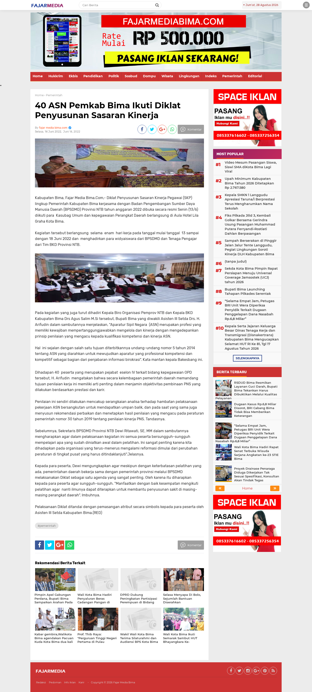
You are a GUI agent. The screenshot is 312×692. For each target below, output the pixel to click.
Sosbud (131, 76)
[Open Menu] (306, 5)
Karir (81, 682)
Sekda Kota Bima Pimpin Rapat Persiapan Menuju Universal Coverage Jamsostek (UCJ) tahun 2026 (251, 275)
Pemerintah (232, 76)
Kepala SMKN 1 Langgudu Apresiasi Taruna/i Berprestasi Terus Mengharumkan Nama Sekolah (250, 201)
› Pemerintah (53, 95)
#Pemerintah (47, 525)
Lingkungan (189, 76)
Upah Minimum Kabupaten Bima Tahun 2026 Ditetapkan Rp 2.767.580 (249, 183)
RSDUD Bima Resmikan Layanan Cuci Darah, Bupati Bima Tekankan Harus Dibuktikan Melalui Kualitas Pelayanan (246, 390)
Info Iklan (70, 682)
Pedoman (55, 682)
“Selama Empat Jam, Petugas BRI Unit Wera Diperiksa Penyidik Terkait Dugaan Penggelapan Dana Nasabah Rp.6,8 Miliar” (249, 310)
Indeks (211, 76)
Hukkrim (55, 76)
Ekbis (73, 76)
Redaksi (41, 682)
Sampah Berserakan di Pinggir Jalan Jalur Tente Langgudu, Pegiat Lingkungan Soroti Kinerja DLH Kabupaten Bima (251, 247)
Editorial (255, 76)
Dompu (149, 76)
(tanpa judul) (236, 261)
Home (38, 76)
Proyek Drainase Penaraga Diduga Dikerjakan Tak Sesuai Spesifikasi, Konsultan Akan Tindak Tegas (256, 474)
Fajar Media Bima (124, 682)
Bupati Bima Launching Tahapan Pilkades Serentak (248, 291)
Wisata (167, 76)
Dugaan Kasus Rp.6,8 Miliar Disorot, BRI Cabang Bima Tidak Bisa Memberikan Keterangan (255, 410)
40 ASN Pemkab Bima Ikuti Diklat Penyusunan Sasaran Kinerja (108, 110)
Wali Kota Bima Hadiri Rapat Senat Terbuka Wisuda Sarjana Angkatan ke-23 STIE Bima (256, 452)
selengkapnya (247, 358)
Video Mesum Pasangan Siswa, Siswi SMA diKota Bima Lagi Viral (251, 166)
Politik (113, 76)
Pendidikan (93, 76)
